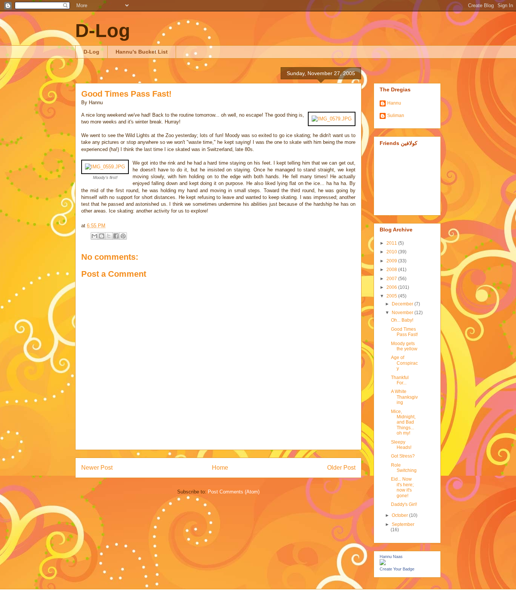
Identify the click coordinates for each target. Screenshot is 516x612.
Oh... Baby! (402, 320)
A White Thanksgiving (404, 397)
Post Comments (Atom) (234, 492)
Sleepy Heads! (401, 444)
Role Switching (404, 467)
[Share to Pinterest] (123, 236)
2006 (392, 287)
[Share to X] (109, 236)
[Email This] (94, 236)
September (403, 524)
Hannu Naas (391, 556)
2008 (392, 269)
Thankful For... (400, 380)
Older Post (341, 467)
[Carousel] (331, 119)
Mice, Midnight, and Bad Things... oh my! (403, 422)
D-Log (102, 30)
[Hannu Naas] (383, 563)
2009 (392, 261)
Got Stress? (403, 456)
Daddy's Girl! (404, 504)
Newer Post (97, 467)
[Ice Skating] (105, 167)
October (400, 515)
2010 (392, 251)
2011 (392, 243)
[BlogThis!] (101, 236)
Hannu (394, 103)
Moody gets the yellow (404, 346)
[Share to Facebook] (116, 236)
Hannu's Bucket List (142, 52)
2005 (392, 296)
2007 (392, 278)
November (403, 312)
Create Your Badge (397, 569)
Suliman (395, 115)
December (403, 304)
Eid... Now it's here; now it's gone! (402, 487)
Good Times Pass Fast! (126, 94)
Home (220, 467)
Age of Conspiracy (404, 363)
